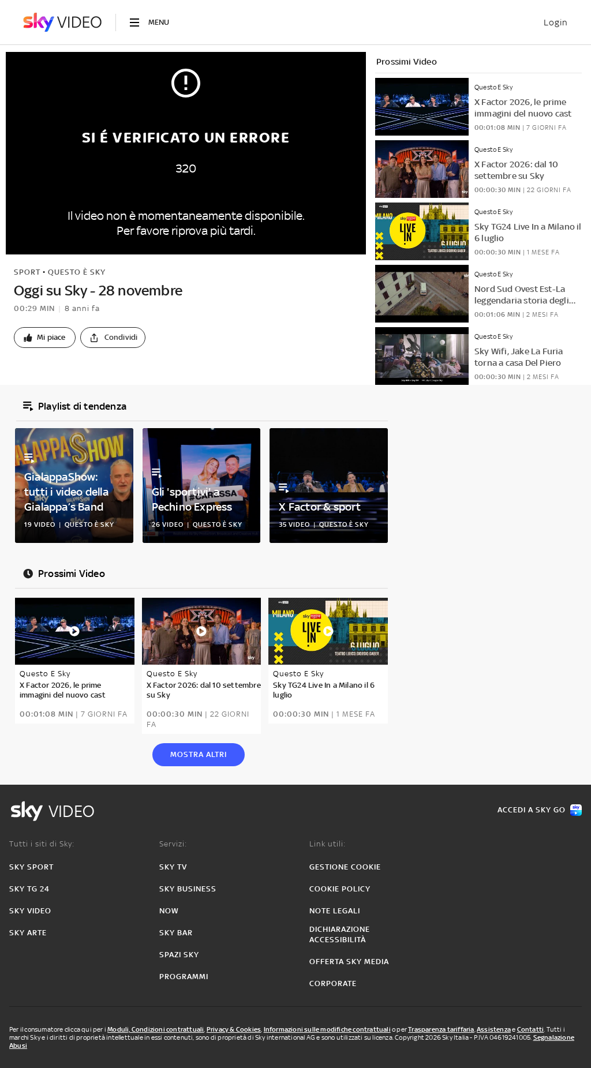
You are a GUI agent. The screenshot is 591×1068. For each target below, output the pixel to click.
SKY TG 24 (29, 889)
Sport (27, 272)
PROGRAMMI (183, 976)
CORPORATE (333, 983)
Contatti (530, 1029)
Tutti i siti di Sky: (41, 844)
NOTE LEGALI (334, 910)
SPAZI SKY (179, 954)
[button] (45, 337)
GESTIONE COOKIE (345, 867)
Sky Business (187, 889)
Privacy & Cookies (234, 1029)
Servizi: (173, 844)
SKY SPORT (31, 867)
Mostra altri (198, 754)
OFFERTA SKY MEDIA (349, 961)
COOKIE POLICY (340, 889)
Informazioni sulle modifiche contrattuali (327, 1029)
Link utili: (327, 844)
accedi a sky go (532, 809)
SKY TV (173, 867)
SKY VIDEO (30, 910)
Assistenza (494, 1029)
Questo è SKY (77, 272)
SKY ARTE (28, 932)
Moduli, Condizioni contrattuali (155, 1029)
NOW (169, 910)
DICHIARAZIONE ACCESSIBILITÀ (339, 934)
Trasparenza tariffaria (441, 1029)
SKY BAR (176, 932)
